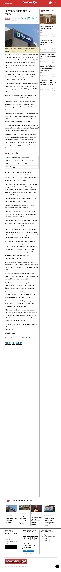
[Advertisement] (22, 423)
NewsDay (44, 535)
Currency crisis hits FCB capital (11, 520)
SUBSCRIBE (10, 547)
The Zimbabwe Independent (48, 536)
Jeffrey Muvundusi (45, 89)
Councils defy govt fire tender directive (17, 167)
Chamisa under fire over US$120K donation (18, 157)
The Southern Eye (46, 540)
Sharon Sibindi (45, 35)
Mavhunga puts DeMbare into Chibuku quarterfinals (20, 160)
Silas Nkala (44, 75)
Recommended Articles (20, 500)
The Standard (45, 538)
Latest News (49, 10)
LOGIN (54, 2)
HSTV (43, 542)
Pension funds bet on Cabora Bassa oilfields (18, 164)
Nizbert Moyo (44, 49)
